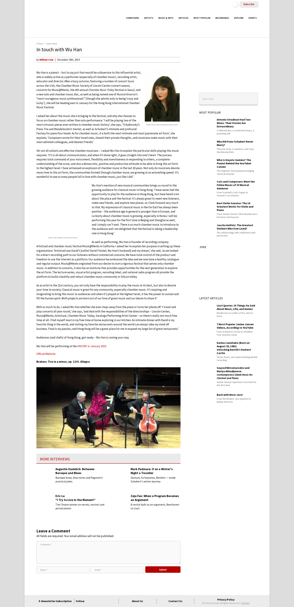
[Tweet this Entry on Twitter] (187, 76)
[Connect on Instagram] (101, 601)
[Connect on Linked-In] (108, 601)
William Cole (46, 59)
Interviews (52, 43)
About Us (137, 601)
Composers (132, 17)
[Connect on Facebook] (89, 601)
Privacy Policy (225, 599)
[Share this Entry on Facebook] (187, 70)
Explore (238, 17)
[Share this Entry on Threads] (187, 87)
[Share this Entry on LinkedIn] (187, 81)
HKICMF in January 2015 (91, 346)
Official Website (45, 354)
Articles (183, 17)
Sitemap (245, 603)
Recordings (222, 17)
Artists (148, 17)
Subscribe (248, 4)
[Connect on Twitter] (95, 601)
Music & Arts (165, 17)
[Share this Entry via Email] (187, 59)
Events (253, 17)
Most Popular (202, 17)
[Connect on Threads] (114, 601)
